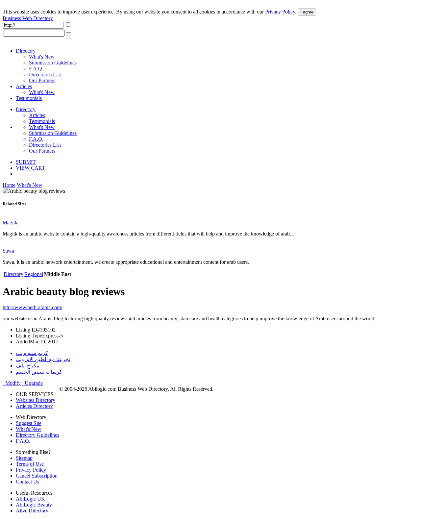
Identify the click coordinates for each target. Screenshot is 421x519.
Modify (12, 383)
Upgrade (32, 383)
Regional (33, 274)
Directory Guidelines (37, 435)
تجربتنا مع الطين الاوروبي (43, 359)
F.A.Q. (36, 68)
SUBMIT (26, 162)
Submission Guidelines (53, 62)
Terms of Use (30, 464)
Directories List (45, 74)
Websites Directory (35, 400)
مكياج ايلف (27, 365)
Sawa (8, 251)
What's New (42, 57)
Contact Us (27, 481)
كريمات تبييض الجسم (39, 372)
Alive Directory (32, 510)
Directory (26, 51)
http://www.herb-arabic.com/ (32, 307)
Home (9, 185)
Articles (24, 86)
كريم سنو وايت (32, 353)
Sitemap (24, 458)
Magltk (10, 222)
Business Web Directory (28, 18)
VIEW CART (30, 168)
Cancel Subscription (37, 476)
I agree (306, 12)
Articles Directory (34, 406)
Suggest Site (28, 423)
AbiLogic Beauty (34, 504)
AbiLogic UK (30, 499)
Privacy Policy (280, 11)
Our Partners (42, 80)
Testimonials (29, 98)
